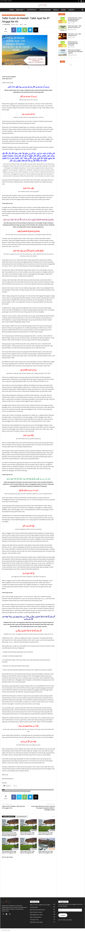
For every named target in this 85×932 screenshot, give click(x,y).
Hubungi (71, 10)
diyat (18, 789)
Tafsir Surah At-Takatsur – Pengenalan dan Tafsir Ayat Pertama (75, 51)
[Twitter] (84, 1)
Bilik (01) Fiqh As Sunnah (36, 912)
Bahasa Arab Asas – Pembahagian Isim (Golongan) (73, 43)
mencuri (4, 791)
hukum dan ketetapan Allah (41, 789)
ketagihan (51, 789)
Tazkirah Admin (34, 907)
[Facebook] (79, 1)
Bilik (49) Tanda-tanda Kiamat (37, 909)
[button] (82, 10)
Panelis (56, 10)
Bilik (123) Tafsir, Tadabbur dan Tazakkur (14, 13)
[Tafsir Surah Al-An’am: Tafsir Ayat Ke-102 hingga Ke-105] (46, 844)
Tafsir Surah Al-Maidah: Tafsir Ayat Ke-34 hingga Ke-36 (13, 807)
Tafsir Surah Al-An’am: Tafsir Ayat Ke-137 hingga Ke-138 (9, 852)
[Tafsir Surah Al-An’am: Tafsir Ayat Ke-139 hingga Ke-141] (46, 825)
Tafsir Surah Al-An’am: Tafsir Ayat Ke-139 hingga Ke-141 (45, 833)
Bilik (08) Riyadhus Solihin (36, 914)
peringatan (10, 791)
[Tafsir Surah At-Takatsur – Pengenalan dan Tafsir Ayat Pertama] (62, 52)
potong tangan (17, 791)
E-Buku (63, 10)
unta (28, 791)
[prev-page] (52, 816)
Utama (11, 10)
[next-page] (54, 816)
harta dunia (31, 789)
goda (21, 789)
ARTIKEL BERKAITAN (8, 816)
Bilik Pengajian (45, 10)
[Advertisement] (28, 71)
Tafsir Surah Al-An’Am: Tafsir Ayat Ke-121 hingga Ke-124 (27, 852)
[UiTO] (42, 5)
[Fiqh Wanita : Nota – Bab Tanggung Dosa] (62, 36)
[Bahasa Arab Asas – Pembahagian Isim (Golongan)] (62, 44)
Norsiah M (7, 24)
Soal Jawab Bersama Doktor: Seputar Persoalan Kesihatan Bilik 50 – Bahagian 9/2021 (43, 808)
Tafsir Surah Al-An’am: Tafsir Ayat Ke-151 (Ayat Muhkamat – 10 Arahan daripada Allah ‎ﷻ (10, 834)
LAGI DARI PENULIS (21, 816)
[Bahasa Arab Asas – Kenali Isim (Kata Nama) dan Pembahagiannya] (62, 20)
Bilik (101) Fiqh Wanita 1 (36, 917)
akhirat (7, 789)
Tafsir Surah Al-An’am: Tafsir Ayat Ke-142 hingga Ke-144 (27, 833)
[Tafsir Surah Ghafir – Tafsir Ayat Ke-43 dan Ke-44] (62, 28)
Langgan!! (62, 915)
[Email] (35, 29)
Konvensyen (31, 10)
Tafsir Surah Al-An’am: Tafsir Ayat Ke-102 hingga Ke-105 (45, 852)
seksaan (24, 791)
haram (25, 789)
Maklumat (19, 10)
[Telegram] (81, 1)
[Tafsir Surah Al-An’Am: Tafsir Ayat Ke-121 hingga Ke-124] (28, 844)
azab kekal (13, 789)
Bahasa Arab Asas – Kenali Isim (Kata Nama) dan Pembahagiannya (75, 19)
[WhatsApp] (24, 29)
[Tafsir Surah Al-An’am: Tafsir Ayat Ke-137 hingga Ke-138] (10, 844)
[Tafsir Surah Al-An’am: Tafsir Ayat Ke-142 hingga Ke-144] (28, 825)
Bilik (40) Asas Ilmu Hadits (36, 922)
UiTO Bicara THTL (34, 919)
